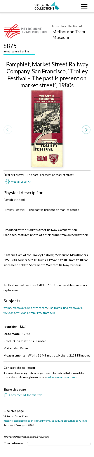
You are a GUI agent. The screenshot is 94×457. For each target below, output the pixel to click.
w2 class (9, 313)
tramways (19, 308)
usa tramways (72, 308)
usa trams (55, 308)
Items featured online (16, 47)
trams (7, 308)
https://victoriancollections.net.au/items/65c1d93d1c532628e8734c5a (45, 420)
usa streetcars (37, 308)
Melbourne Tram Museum (68, 34)
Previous (7, 129)
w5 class (22, 313)
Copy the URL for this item (25, 395)
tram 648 (49, 313)
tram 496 (35, 313)
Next (86, 129)
